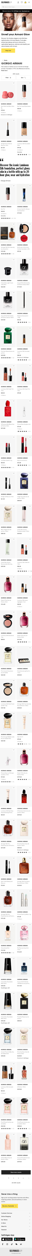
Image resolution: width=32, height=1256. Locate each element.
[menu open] (29, 2)
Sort (22, 77)
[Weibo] (21, 1245)
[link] (8, 107)
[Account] (18, 2)
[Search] (3, 7)
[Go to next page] (29, 1178)
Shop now (8, 50)
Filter (7, 77)
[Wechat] (16, 1245)
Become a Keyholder (8, 1206)
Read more (4, 70)
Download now (26, 11)
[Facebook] (2, 1245)
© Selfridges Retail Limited (16, 1253)
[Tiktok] (12, 1245)
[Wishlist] (21, 2)
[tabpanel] (16, 35)
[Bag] (25, 2)
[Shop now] (16, 22)
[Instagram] (7, 1245)
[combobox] (17, 7)
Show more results (16, 1172)
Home (5, 60)
